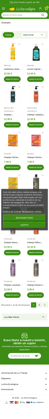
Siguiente (45, 305)
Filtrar (7, 35)
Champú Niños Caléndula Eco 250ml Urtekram (34, 242)
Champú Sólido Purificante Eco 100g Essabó (34, 157)
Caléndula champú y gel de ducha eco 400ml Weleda (13, 69)
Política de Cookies (12, 211)
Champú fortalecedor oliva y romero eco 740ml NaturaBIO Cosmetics (12, 115)
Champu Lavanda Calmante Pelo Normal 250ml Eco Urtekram (12, 285)
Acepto (24, 225)
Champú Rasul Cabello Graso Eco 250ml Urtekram (13, 242)
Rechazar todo (24, 217)
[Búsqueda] (42, 14)
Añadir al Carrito (12, 79)
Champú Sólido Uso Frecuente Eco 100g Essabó (13, 157)
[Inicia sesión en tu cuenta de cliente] (40, 8)
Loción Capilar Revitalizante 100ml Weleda (34, 69)
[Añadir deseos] (19, 44)
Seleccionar (33, 34)
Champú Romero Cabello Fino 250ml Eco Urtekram (35, 285)
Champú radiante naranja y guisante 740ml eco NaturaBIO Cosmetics (35, 115)
